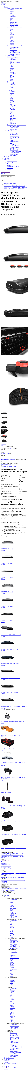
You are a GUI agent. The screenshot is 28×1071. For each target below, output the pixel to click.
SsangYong (13, 118)
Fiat (11, 95)
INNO (11, 19)
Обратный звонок (5, 864)
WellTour (12, 44)
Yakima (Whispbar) (15, 62)
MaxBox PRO (13, 22)
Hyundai (12, 101)
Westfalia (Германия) (15, 151)
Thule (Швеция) (14, 127)
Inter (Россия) (13, 50)
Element (12, 15)
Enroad (12, 11)
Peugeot (12, 113)
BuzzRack (12, 41)
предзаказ (6, 464)
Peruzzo (12, 43)
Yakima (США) (14, 129)
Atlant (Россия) (14, 134)
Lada (11, 104)
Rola (11, 77)
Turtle (11, 36)
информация (7, 159)
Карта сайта (13, 890)
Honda (11, 100)
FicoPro (12, 69)
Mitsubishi (12, 109)
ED (11, 65)
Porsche (12, 115)
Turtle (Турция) (14, 150)
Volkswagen (13, 123)
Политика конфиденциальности (9, 888)
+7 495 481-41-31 (5, 172)
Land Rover (13, 105)
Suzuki (11, 80)
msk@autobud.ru (5, 863)
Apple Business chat (6, 866)
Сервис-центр (10, 162)
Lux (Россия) (13, 51)
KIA (11, 102)
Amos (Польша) (14, 133)
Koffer (11, 20)
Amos (11, 29)
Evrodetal (12, 84)
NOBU (12, 23)
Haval (11, 98)
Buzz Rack (12, 48)
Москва (3, 173)
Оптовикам (10, 168)
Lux (11, 12)
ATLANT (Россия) (15, 52)
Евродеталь (13, 16)
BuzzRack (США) (14, 137)
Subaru (11, 119)
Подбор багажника (9, 157)
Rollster (12, 34)
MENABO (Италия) (15, 54)
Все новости (4, 882)
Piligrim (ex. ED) (14, 25)
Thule (11, 40)
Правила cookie (22, 888)
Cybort (11, 14)
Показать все (13, 899)
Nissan (11, 111)
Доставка (9, 163)
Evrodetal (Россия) (14, 141)
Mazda (11, 107)
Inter (11, 32)
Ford (11, 97)
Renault (12, 116)
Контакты (9, 169)
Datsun (11, 94)
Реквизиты (15, 856)
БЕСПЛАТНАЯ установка (8, 459)
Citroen (12, 93)
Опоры (12, 72)
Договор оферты (5, 890)
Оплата (9, 165)
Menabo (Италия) (14, 126)
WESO (12, 37)
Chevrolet (12, 91)
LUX (11, 33)
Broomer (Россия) (14, 136)
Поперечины (13, 73)
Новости (9, 856)
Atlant (11, 18)
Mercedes (12, 108)
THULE (12, 26)
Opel (11, 112)
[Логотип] (3, 3)
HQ (11, 30)
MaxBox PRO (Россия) (16, 145)
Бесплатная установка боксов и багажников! (12, 877)
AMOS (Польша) (14, 47)
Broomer (12, 9)
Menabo (12, 76)
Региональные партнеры (13, 166)
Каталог (3, 853)
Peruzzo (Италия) (14, 147)
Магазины (6, 158)
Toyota (11, 122)
